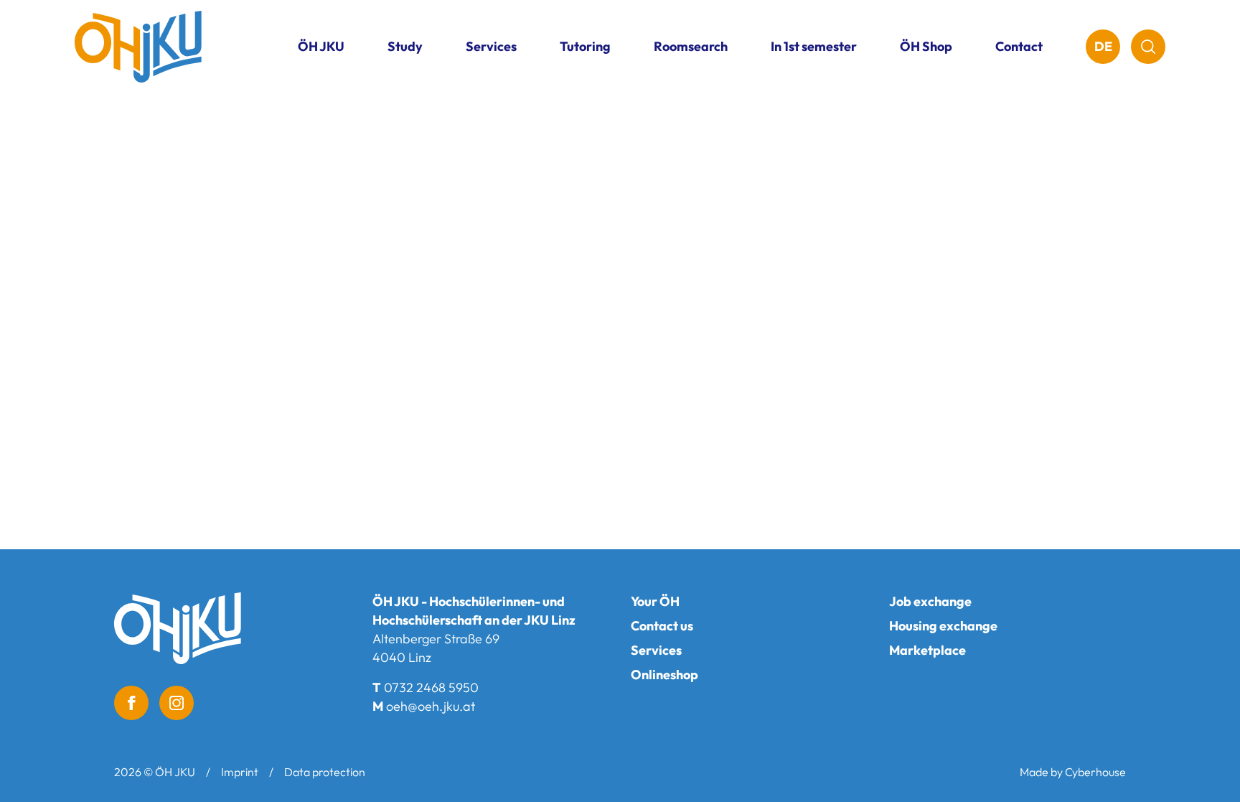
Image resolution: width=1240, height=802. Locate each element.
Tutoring (585, 46)
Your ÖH (655, 601)
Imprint (239, 772)
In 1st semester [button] (814, 46)
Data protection (324, 772)
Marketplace (927, 650)
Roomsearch (691, 46)
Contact (1019, 46)
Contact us (662, 625)
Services (656, 650)
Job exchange (930, 601)
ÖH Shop (926, 46)
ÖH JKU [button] (321, 46)
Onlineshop (664, 674)
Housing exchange (943, 625)
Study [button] (405, 46)
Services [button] (491, 46)
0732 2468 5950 (431, 687)
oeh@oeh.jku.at (430, 706)
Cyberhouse (1095, 772)
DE (1103, 46)
